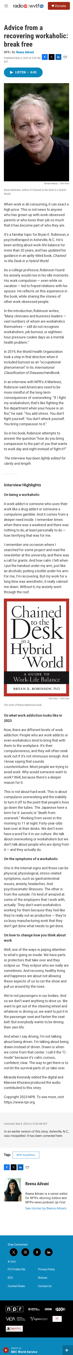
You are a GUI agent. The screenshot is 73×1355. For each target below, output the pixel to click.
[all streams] (68, 1350)
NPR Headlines (26, 1155)
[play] (6, 1350)
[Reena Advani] (12, 1189)
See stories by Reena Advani (45, 1208)
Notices (42, 1277)
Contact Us (45, 1286)
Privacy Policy (46, 1269)
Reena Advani (25, 52)
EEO (10, 1277)
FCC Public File (16, 1269)
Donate (60, 6)
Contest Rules (16, 1286)
